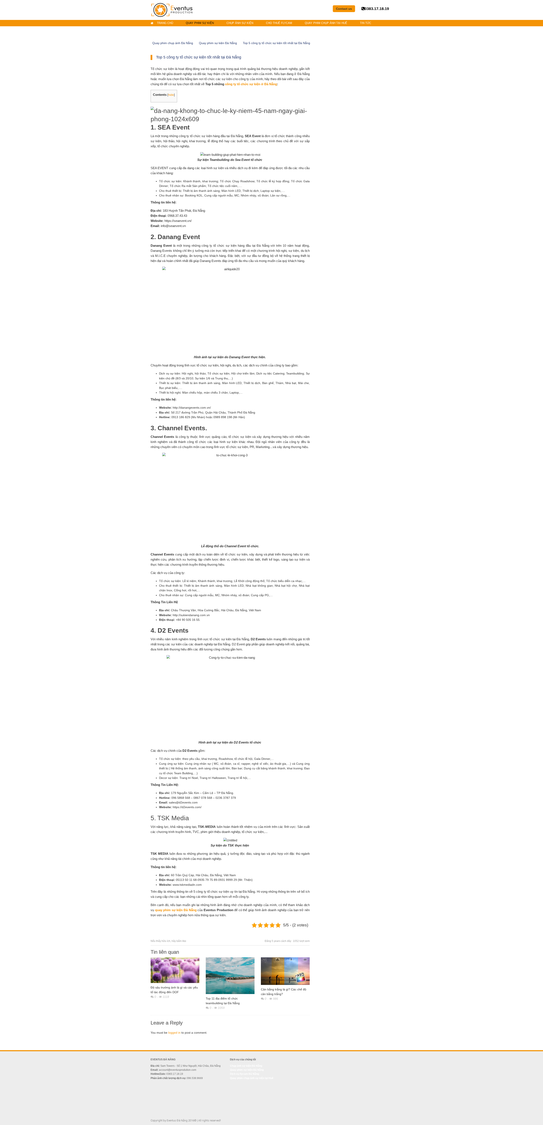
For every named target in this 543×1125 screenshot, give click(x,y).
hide (171, 94)
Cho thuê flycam (279, 23)
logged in (174, 1032)
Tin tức (365, 23)
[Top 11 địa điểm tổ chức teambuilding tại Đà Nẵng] (230, 975)
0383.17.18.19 (377, 9)
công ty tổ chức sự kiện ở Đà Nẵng (251, 84)
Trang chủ (165, 23)
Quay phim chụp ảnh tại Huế (326, 23)
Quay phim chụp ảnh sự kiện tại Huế (251, 1078)
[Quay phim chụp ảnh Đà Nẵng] (172, 9)
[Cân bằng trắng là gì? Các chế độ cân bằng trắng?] (285, 971)
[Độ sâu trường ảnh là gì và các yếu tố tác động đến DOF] (175, 970)
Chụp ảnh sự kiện (240, 23)
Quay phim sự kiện (200, 23)
